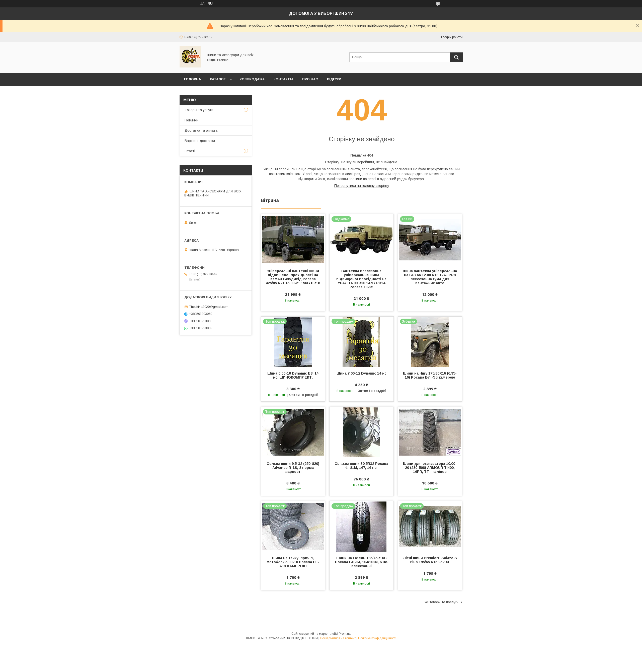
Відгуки (334, 79)
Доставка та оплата (201, 130)
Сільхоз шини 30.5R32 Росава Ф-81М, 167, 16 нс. (361, 466)
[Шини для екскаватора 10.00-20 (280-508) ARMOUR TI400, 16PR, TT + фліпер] (430, 432)
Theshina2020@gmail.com (208, 307)
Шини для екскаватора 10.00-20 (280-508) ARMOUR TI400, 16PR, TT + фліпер (430, 468)
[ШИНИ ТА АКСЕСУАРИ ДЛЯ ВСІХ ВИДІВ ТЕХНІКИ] (190, 66)
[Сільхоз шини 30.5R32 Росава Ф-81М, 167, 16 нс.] (361, 432)
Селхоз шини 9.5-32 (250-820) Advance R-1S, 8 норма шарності (293, 468)
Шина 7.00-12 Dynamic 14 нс (361, 373)
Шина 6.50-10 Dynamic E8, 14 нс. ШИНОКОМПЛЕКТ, (292, 375)
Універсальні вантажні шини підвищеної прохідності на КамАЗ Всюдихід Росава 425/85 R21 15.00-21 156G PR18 (293, 277)
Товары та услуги (199, 110)
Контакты (283, 79)
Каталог (217, 79)
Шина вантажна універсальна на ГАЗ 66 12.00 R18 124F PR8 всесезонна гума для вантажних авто (430, 277)
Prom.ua (345, 633)
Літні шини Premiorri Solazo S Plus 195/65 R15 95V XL (430, 560)
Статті (190, 151)
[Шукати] (456, 57)
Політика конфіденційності (377, 638)
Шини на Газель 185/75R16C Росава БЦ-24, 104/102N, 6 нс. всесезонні (361, 562)
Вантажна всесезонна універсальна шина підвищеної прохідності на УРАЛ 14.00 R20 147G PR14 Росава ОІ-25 (361, 279)
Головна (192, 79)
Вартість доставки (200, 141)
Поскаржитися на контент (338, 638)
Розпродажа (252, 79)
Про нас (310, 79)
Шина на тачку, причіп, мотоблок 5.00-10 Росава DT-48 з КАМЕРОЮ (293, 562)
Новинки (191, 120)
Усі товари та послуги (441, 602)
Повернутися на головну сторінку (361, 186)
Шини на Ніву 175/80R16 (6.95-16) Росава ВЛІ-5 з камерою (430, 375)
